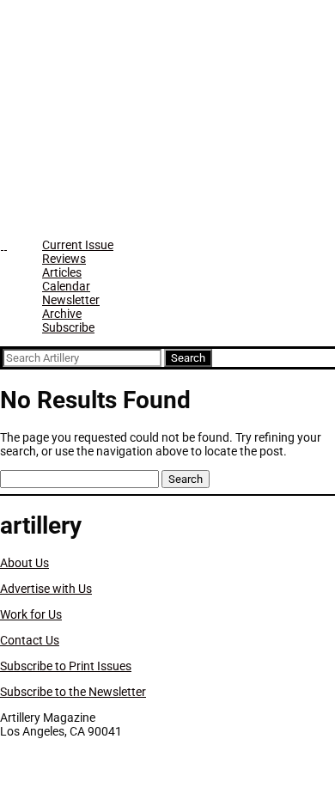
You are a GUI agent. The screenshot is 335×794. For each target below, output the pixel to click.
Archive (62, 314)
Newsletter (71, 300)
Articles (62, 272)
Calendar (66, 286)
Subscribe (68, 327)
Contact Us (29, 640)
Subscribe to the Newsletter (73, 692)
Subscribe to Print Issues (65, 666)
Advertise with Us (46, 589)
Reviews (64, 259)
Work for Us (31, 614)
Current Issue (77, 245)
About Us (24, 563)
